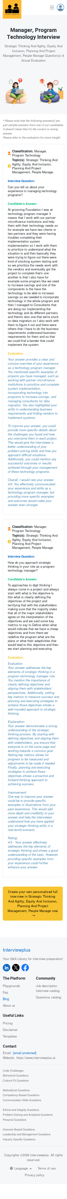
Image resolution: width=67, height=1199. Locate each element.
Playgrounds (11, 985)
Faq (5, 992)
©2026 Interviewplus (34, 1155)
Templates (10, 1036)
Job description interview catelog (48, 988)
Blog (6, 998)
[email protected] (24, 1052)
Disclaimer (10, 1029)
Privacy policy (34, 1174)
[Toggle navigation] (52, 7)
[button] (60, 7)
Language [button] (21, 1168)
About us (9, 1005)
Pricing (7, 1023)
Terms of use (47, 1168)
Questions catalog (48, 997)
